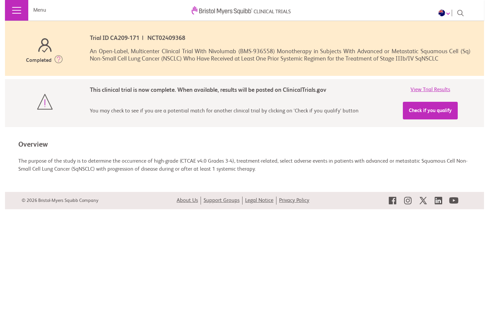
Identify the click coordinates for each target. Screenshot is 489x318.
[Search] (460, 13)
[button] (58, 61)
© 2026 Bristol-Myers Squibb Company (60, 200)
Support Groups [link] (222, 200)
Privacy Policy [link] (294, 200)
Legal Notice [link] (259, 200)
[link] (393, 201)
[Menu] (16, 10)
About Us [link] (187, 200)
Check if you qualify (430, 110)
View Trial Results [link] (430, 89)
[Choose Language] (445, 13)
